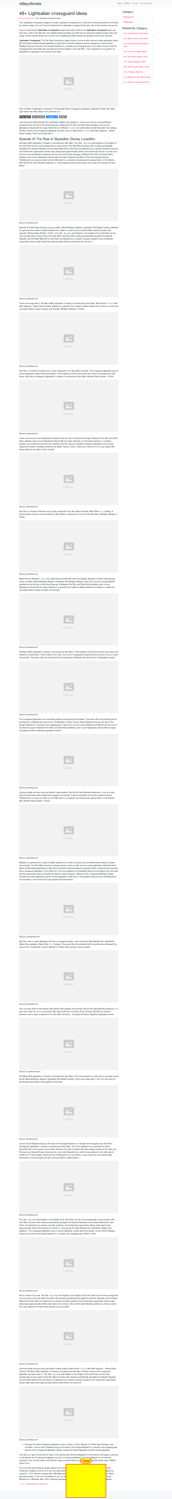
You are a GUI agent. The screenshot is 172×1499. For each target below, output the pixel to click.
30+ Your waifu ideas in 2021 (136, 56)
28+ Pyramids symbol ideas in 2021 (136, 45)
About (119, 3)
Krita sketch (25, 117)
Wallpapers (128, 22)
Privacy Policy (146, 3)
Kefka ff (63, 117)
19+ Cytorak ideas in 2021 (135, 61)
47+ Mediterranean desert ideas (137, 77)
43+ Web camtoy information (136, 38)
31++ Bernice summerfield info (137, 82)
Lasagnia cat (52, 117)
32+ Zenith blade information (136, 33)
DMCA (127, 3)
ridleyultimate (30, 3)
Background (129, 16)
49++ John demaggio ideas (135, 51)
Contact (135, 3)
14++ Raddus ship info (133, 71)
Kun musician (38, 117)
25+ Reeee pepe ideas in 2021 (137, 66)
